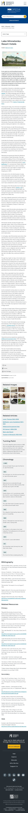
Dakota (3, 93)
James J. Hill (19, 187)
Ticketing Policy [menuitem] (21, 808)
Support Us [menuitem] (14, 766)
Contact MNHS (18, 789)
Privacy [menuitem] (5, 808)
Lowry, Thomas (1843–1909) (11, 419)
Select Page (6, 34)
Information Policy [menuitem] (12, 808)
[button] (25, 3)
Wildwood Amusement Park (8, 338)
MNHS (2, 26)
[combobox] (14, 16)
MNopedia (7, 26)
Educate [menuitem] (14, 760)
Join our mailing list (14, 746)
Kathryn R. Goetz (9, 47)
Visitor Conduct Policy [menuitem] (9, 810)
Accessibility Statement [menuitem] (20, 810)
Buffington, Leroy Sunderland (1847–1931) (13, 423)
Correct (5, 368)
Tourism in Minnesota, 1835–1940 (12, 434)
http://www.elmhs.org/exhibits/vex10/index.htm (13, 726)
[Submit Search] (25, 16)
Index (12, 26)
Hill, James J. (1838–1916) (10, 429)
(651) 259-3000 (9, 789)
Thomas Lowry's (11, 325)
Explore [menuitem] (14, 757)
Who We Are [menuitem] (14, 763)
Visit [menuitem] (14, 754)
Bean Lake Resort (8, 432)
